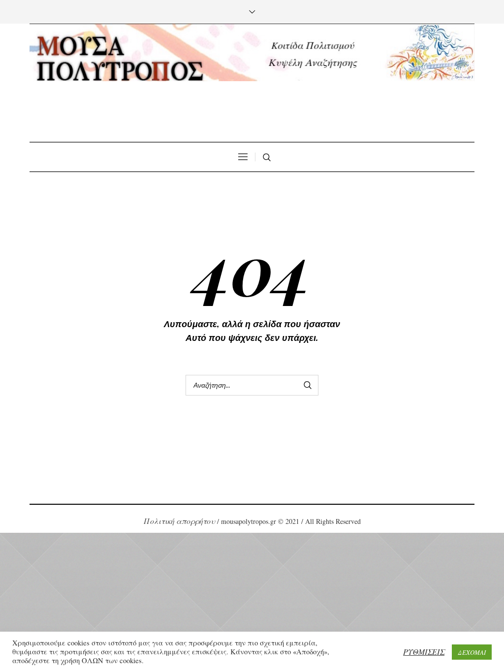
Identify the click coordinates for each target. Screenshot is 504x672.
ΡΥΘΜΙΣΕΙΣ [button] (423, 651)
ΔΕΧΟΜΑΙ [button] (472, 652)
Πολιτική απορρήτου (179, 521)
